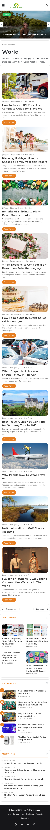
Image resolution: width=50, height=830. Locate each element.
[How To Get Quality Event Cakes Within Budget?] (25, 299)
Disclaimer (30, 814)
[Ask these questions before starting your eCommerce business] (9, 728)
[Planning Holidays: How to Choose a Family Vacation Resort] (25, 139)
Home (6, 44)
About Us (39, 814)
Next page (40, 609)
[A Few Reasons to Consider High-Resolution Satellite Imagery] (25, 246)
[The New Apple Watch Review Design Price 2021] (9, 740)
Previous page (12, 609)
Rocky (6, 102)
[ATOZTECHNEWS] (16, 5)
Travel (6, 14)
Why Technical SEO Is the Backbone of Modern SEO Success (36, 668)
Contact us (25, 818)
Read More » (9, 122)
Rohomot (7, 314)
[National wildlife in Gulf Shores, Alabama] (25, 509)
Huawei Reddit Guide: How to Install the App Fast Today (37, 641)
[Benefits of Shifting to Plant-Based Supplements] (25, 192)
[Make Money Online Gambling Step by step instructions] (9, 705)
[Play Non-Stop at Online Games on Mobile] (9, 717)
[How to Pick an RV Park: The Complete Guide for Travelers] (25, 86)
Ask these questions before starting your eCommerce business (31, 727)
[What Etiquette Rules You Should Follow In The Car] (25, 352)
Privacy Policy (18, 814)
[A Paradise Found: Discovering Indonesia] (25, 25)
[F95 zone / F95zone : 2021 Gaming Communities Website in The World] (25, 560)
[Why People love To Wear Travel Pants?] (25, 456)
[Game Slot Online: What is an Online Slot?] (9, 694)
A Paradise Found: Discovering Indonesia (24, 34)
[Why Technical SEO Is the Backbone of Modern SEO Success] (37, 657)
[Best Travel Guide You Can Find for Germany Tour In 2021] (25, 403)
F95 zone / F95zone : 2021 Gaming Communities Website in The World (24, 582)
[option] (25, 25)
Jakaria (6, 368)
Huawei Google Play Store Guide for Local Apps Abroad (12, 641)
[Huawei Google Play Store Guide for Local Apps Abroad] (13, 630)
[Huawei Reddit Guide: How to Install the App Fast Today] (37, 630)
